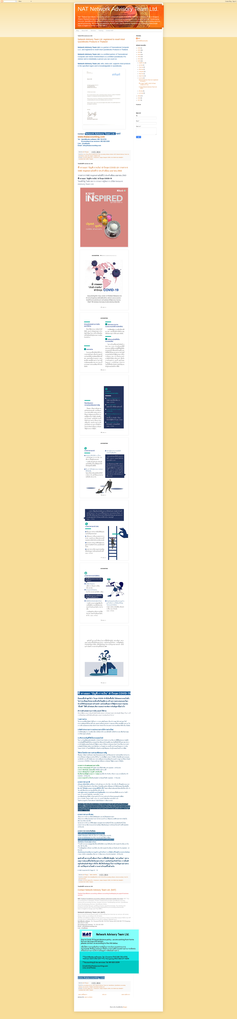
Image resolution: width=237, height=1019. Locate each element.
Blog (77, 30)
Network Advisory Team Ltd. (122, 154)
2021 (139, 59)
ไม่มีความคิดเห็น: (93, 874)
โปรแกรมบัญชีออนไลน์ (92, 877)
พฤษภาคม (141, 76)
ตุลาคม (141, 65)
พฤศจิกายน (142, 63)
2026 (139, 48)
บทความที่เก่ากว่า (125, 994)
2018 (139, 98)
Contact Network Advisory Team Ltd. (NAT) (97, 890)
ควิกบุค (87, 154)
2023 (139, 54)
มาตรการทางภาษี (101, 877)
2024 (139, 52)
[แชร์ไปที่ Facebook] (98, 152)
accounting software (105, 154)
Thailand (95, 155)
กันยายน (141, 67)
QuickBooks (81, 155)
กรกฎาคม (141, 71)
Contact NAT (109, 30)
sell (88, 155)
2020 (139, 61)
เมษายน (141, 78)
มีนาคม (141, 91)
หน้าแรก (104, 994)
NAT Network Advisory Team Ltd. (118, 9)
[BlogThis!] (94, 152)
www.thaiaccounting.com (91, 136)
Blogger (125, 1007)
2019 (139, 96)
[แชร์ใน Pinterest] (99, 152)
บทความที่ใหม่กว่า (82, 994)
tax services (86, 986)
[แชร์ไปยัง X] (96, 152)
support (91, 155)
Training (101, 30)
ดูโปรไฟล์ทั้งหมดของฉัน (142, 40)
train (99, 155)
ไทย (99, 154)
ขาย (84, 154)
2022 (139, 56)
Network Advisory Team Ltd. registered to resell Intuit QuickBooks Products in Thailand (101, 40)
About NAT (85, 30)
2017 (139, 100)
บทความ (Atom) (88, 997)
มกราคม (141, 93)
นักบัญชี (85, 877)
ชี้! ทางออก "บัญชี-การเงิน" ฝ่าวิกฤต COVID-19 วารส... (147, 84)
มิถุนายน (141, 73)
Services (93, 30)
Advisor (111, 154)
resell (86, 155)
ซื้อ (90, 154)
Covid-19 (126, 877)
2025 (139, 50)
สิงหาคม (141, 69)
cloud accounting (119, 877)
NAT (115, 154)
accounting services (87, 985)
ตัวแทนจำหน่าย (94, 154)
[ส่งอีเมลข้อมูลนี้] (92, 152)
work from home (82, 878)
